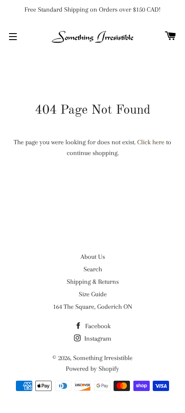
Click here (150, 142)
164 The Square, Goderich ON (92, 307)
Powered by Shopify (92, 369)
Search (92, 269)
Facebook (97, 326)
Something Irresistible (103, 358)
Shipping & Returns (93, 282)
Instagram (97, 338)
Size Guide (93, 294)
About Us (92, 257)
